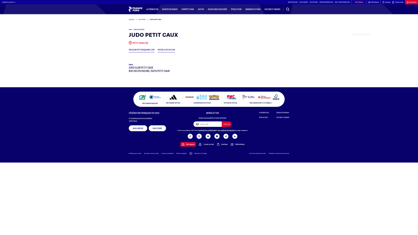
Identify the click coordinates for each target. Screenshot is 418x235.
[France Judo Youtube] (208, 136)
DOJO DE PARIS (314, 2)
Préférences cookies (135, 153)
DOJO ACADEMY (303, 2)
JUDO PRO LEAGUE (293, 2)
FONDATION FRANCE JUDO (326, 2)
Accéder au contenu (7, 2)
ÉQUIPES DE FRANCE (282, 112)
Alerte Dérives (359, 2)
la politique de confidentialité (207, 130)
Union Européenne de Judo (257, 153)
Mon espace (413, 2)
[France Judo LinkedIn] (234, 136)
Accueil (131, 19)
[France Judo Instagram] (217, 136)
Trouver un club (399, 2)
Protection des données (151, 153)
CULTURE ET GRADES (282, 117)
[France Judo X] (199, 136)
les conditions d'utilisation (226, 130)
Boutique (387, 2)
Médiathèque (375, 2)
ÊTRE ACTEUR (263, 117)
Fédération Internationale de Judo (279, 153)
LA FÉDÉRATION (264, 112)
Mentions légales (181, 153)
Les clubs (142, 19)
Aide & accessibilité (168, 153)
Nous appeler (138, 128)
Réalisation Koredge (200, 153)
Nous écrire (157, 128)
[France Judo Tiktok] (225, 136)
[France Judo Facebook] (190, 136)
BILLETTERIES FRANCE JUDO (342, 2)
